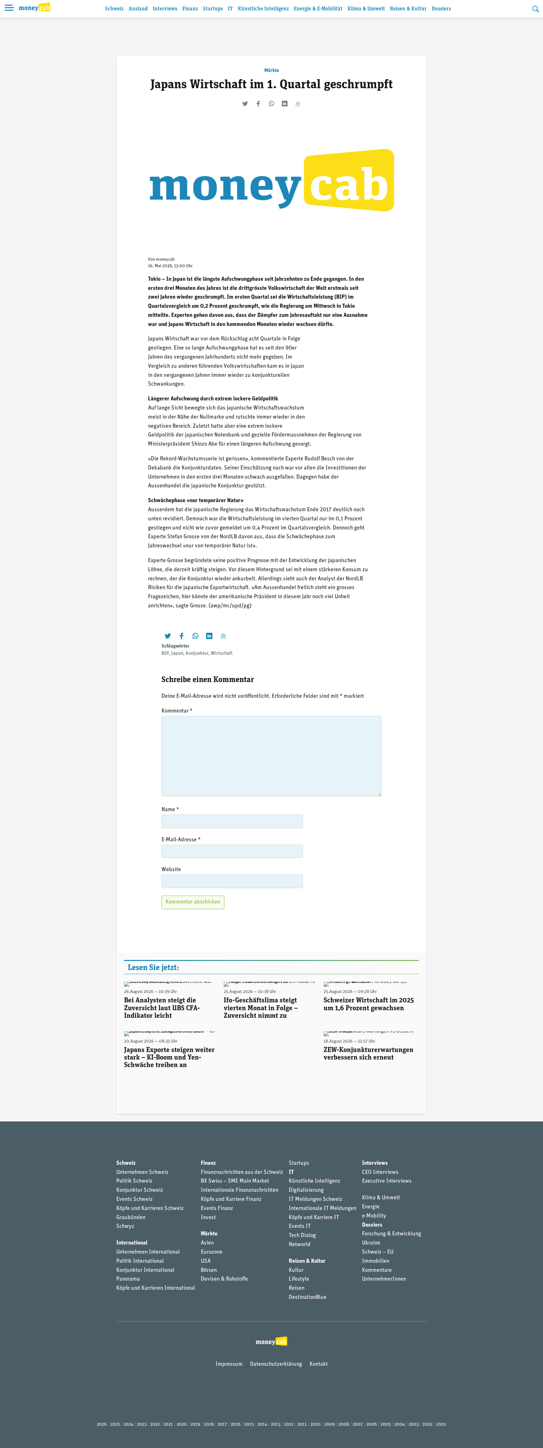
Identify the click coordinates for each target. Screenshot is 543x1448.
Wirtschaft (222, 653)
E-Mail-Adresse (181, 840)
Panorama (128, 1279)
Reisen (296, 1288)
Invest (208, 1218)
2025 (115, 1424)
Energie (371, 1207)
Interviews (165, 9)
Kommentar (177, 711)
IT (230, 9)
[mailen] (298, 103)
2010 (315, 1424)
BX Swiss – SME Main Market (235, 1181)
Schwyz (125, 1226)
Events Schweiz (134, 1199)
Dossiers (441, 9)
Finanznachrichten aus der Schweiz (242, 1172)
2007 (358, 1424)
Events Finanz (217, 1209)
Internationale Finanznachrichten (239, 1190)
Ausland (138, 9)
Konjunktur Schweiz (139, 1190)
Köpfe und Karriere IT (314, 1218)
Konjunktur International (145, 1270)
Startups (213, 9)
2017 (222, 1424)
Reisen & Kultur (408, 9)
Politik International (140, 1261)
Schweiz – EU (377, 1252)
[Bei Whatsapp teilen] (271, 103)
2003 (414, 1424)
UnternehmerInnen (384, 1279)
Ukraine (371, 1243)
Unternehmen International (148, 1252)
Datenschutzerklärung (276, 1364)
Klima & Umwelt (366, 9)
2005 (386, 1424)
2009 (329, 1424)
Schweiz (114, 9)
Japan (177, 653)
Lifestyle (299, 1279)
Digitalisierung (306, 1190)
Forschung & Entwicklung (391, 1234)
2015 (249, 1424)
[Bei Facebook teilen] (258, 103)
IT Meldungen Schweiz (315, 1199)
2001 (441, 1424)
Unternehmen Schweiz (142, 1172)
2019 (195, 1424)
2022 (155, 1424)
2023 (141, 1424)
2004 (399, 1424)
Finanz (190, 9)
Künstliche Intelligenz (263, 9)
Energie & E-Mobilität (318, 9)
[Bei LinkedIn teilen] (284, 103)
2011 (302, 1424)
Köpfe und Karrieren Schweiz (150, 1209)
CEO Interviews (380, 1172)
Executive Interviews (387, 1181)
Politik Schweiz (134, 1181)
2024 (128, 1424)
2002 (427, 1424)
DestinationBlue (307, 1297)
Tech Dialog (302, 1236)
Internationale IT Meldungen (322, 1209)
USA (206, 1261)
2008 (343, 1424)
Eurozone (211, 1252)
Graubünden (130, 1218)
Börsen (209, 1270)
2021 (168, 1424)
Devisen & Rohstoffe (224, 1279)
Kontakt (319, 1364)
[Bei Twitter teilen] (245, 103)
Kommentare (377, 1270)
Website (171, 870)
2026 (102, 1424)
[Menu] (9, 9)
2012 (288, 1424)
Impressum (229, 1364)
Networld (299, 1245)
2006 (371, 1424)
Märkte (271, 70)
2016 (235, 1424)
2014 (262, 1424)
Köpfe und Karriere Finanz (231, 1199)
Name (170, 810)
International (131, 1243)
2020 (182, 1424)
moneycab (165, 259)
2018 (209, 1424)
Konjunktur (197, 653)
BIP (165, 653)
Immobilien (375, 1261)
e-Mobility (374, 1216)
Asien (207, 1243)
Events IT (300, 1226)
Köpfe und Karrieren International (155, 1288)
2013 (275, 1424)
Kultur (296, 1270)
